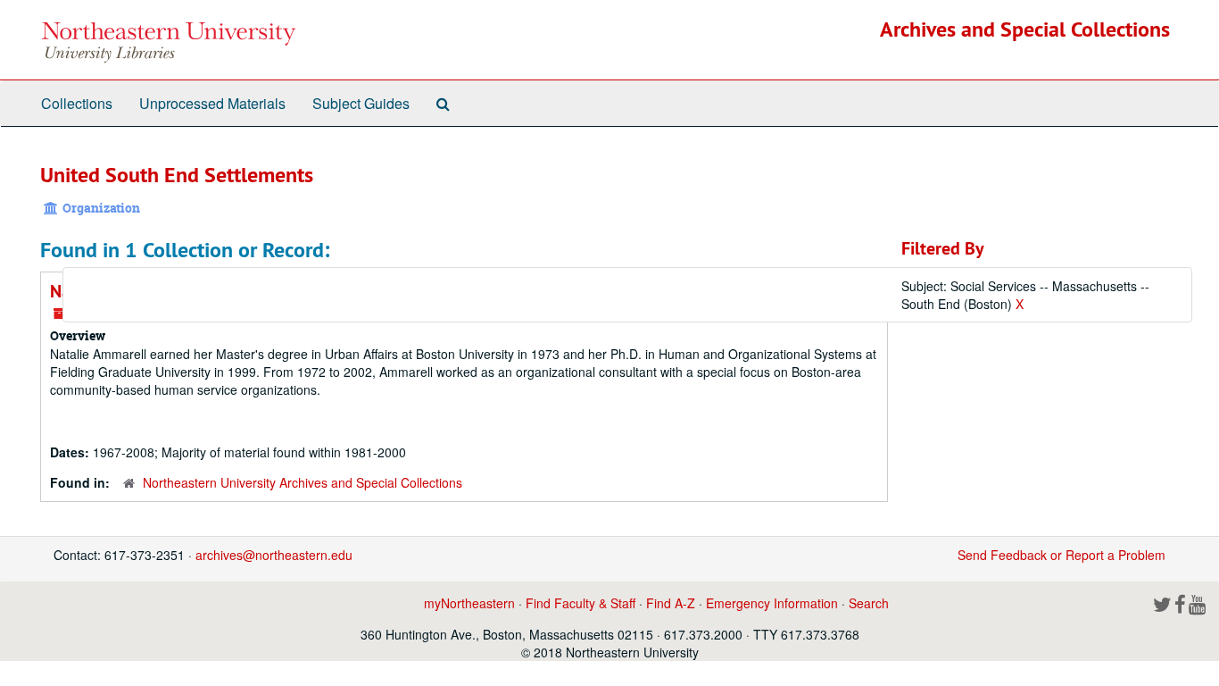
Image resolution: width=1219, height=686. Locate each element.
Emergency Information (772, 603)
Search (869, 603)
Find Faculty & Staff (580, 603)
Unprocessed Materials (212, 103)
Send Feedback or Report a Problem (1061, 555)
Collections (76, 103)
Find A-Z (670, 603)
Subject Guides (361, 103)
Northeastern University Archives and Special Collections (302, 482)
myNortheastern (469, 603)
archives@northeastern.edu (273, 555)
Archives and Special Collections (1025, 29)
